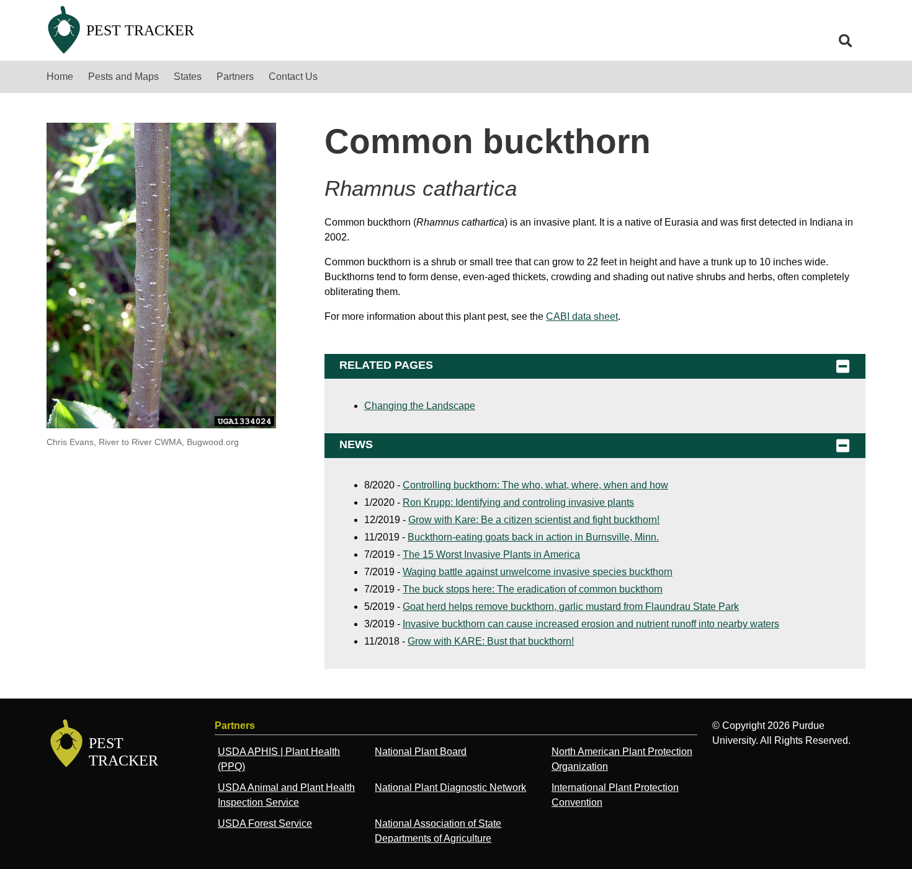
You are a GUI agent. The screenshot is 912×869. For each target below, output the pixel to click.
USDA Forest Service (265, 823)
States (188, 76)
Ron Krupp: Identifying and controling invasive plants (518, 502)
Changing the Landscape (419, 405)
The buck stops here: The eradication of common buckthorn (533, 589)
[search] (845, 41)
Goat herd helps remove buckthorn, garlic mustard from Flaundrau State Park (571, 606)
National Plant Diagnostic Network (450, 787)
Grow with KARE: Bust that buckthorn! (491, 641)
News (356, 444)
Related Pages (386, 365)
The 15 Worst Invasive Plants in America (491, 554)
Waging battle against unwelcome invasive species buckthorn (538, 572)
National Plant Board (421, 751)
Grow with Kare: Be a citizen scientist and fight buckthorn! (533, 519)
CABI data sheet (582, 316)
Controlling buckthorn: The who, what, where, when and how (535, 485)
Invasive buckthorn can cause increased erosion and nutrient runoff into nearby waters (591, 624)
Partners (235, 76)
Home (60, 76)
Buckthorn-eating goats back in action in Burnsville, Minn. (533, 537)
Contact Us (293, 76)
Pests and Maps (123, 76)
